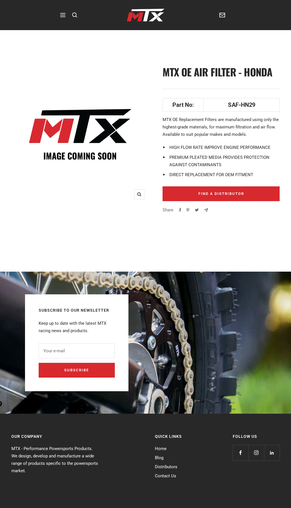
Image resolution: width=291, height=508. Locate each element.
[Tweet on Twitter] (196, 210)
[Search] (74, 15)
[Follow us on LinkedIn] (272, 453)
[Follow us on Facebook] (240, 453)
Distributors (166, 466)
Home (161, 448)
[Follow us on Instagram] (256, 453)
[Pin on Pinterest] (187, 210)
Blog (159, 457)
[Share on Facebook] (180, 210)
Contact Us (165, 475)
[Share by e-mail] (206, 210)
